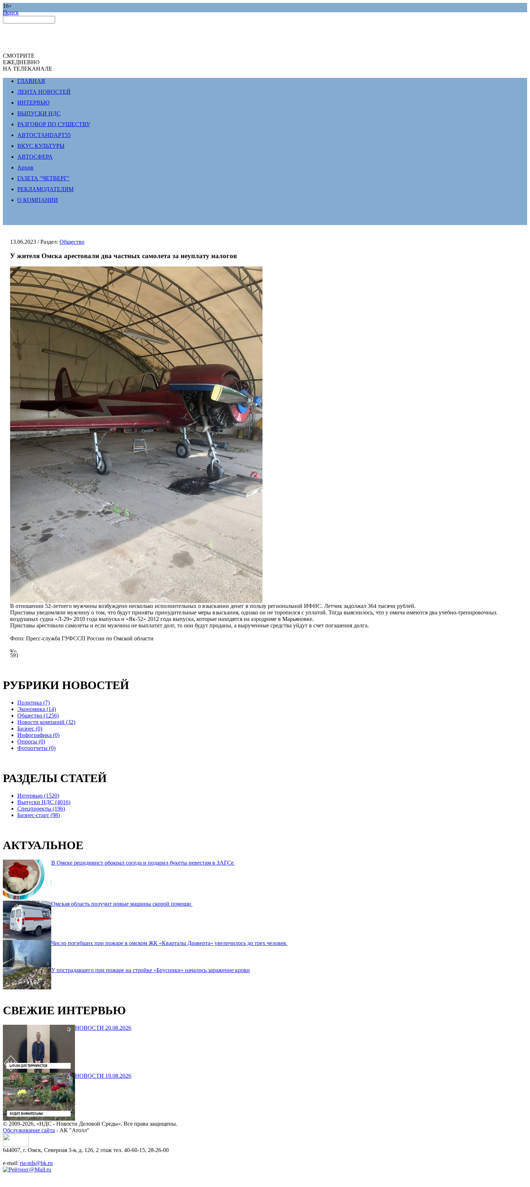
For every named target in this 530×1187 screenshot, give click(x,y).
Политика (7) (33, 703)
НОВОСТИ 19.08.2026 (103, 1076)
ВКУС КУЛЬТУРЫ (41, 146)
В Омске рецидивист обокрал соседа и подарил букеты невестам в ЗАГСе (143, 863)
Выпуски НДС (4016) (43, 802)
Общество (71, 242)
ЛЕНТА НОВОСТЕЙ (44, 92)
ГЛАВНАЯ (31, 81)
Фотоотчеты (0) (36, 748)
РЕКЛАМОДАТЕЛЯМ (45, 189)
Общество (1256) (38, 715)
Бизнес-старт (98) (38, 815)
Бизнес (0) (29, 728)
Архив (25, 167)
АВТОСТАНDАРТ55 (44, 135)
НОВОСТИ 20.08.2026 (103, 1028)
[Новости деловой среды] (16, 1145)
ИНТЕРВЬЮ (33, 103)
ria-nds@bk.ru (36, 1163)
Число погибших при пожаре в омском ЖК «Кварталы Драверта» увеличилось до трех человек (169, 943)
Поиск (11, 12)
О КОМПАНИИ (37, 200)
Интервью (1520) (38, 796)
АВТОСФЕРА (35, 157)
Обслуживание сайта (29, 1130)
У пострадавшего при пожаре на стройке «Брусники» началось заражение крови (150, 970)
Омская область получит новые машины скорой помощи (122, 904)
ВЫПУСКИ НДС (39, 113)
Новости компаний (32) (46, 722)
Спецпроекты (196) (41, 809)
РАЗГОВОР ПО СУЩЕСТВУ (53, 124)
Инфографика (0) (38, 735)
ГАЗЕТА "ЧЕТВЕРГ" (43, 178)
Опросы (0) (31, 741)
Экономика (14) (36, 709)
